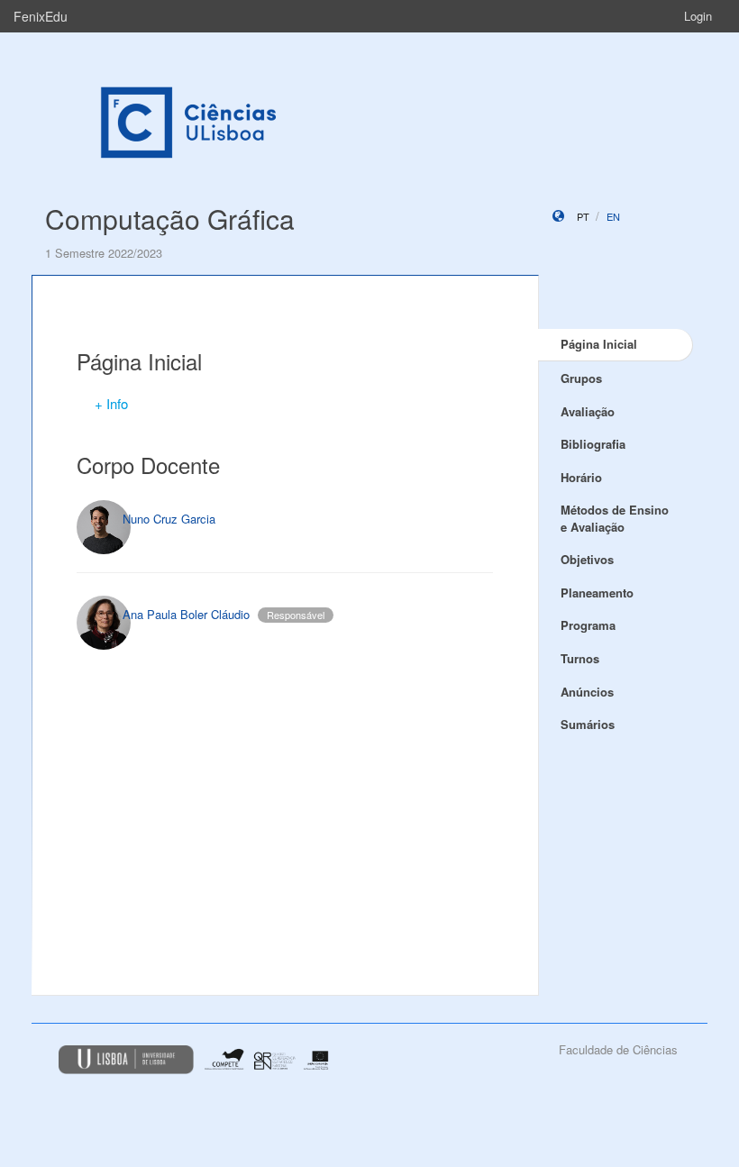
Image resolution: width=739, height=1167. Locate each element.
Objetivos (587, 559)
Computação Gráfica (170, 218)
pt (583, 216)
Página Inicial (599, 343)
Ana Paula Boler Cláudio (186, 614)
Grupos (581, 378)
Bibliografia (593, 443)
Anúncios (587, 691)
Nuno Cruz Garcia (169, 518)
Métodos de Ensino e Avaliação (615, 518)
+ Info (111, 403)
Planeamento (597, 592)
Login (698, 15)
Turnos (580, 658)
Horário (581, 477)
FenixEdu (41, 16)
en (613, 216)
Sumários (588, 724)
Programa (588, 625)
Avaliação (588, 411)
